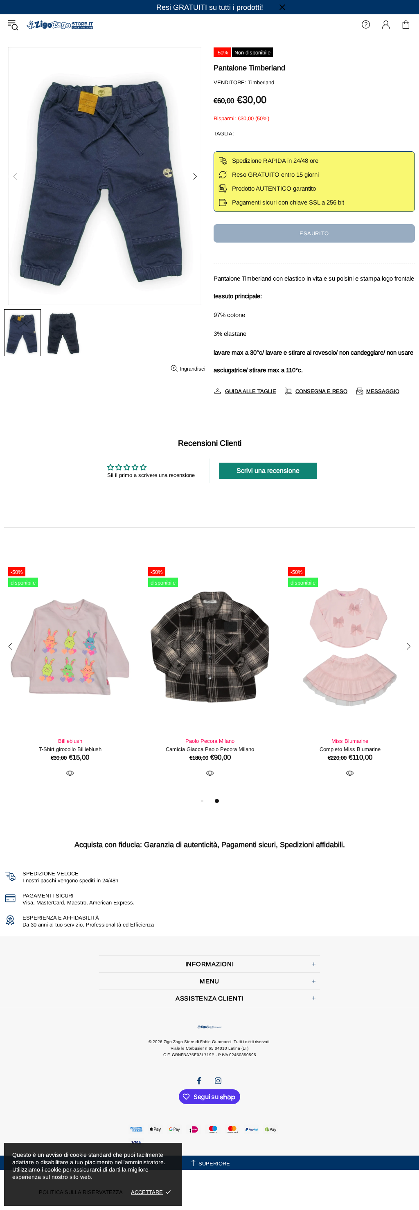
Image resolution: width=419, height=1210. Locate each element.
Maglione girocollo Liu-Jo (210, 749)
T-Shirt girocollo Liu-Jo (350, 749)
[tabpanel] (70, 679)
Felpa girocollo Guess (70, 749)
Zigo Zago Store (59, 24)
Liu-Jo (210, 741)
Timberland (261, 82)
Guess (70, 741)
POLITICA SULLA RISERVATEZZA (81, 1192)
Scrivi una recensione (268, 470)
